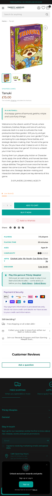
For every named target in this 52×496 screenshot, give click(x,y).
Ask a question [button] (26, 365)
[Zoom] (45, 28)
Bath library (27, 283)
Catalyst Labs (16, 258)
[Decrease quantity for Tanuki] (4, 205)
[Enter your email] (47, 441)
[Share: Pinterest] (19, 227)
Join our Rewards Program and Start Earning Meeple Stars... (27, 338)
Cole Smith (43, 267)
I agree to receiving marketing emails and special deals (27, 447)
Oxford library (40, 283)
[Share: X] (14, 227)
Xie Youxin (27, 258)
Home (4, 21)
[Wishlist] (43, 8)
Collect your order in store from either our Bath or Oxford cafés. (27, 331)
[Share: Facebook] (10, 227)
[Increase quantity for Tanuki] (11, 205)
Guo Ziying (37, 258)
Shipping (13, 100)
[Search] (47, 14)
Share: (4, 227)
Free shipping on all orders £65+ (21, 324)
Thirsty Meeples (9, 410)
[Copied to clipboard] (22, 227)
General (6, 417)
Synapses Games (9, 89)
